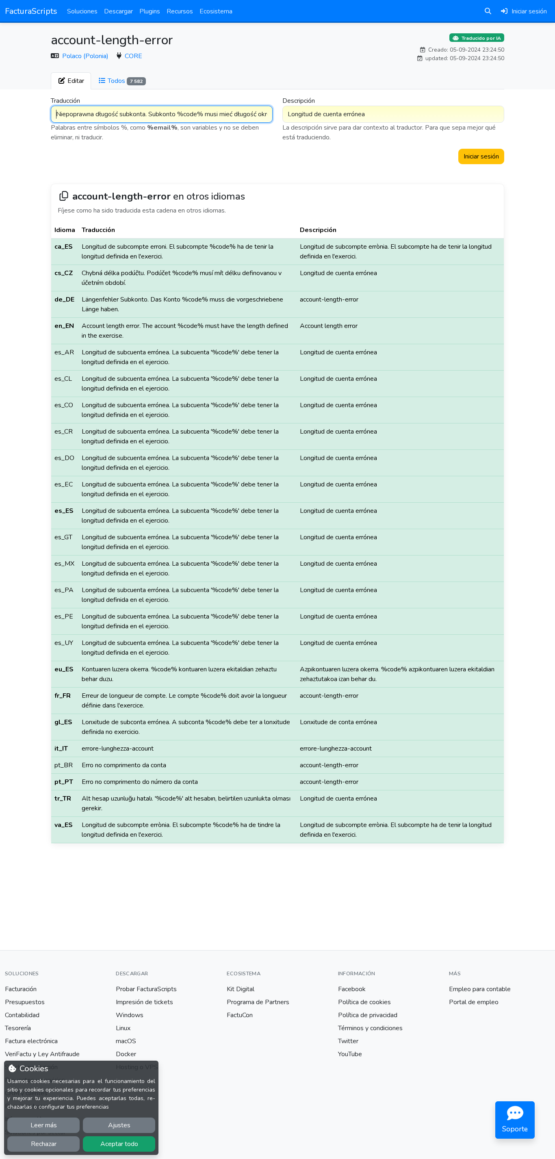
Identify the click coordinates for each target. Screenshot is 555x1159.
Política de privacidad (367, 1015)
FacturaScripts (31, 11)
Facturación (21, 989)
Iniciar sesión (481, 156)
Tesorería (18, 1028)
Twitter (348, 1041)
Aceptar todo (119, 1143)
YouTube (350, 1054)
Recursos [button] (180, 11)
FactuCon (240, 1015)
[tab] (71, 80)
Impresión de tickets (144, 1002)
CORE (133, 56)
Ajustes (119, 1125)
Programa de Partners (258, 1002)
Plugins (149, 11)
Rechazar (43, 1143)
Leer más (43, 1125)
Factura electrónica (31, 1041)
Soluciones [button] (82, 11)
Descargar (118, 11)
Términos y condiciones (370, 1028)
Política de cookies (364, 1002)
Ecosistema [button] (215, 11)
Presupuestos (25, 1002)
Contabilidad (22, 1015)
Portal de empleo (474, 1002)
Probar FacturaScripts (146, 989)
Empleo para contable (480, 989)
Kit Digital (240, 989)
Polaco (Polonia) (86, 56)
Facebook (352, 989)
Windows (129, 1015)
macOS (126, 1041)
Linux (123, 1028)
